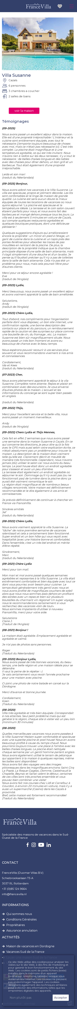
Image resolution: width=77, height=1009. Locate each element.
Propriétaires (15, 925)
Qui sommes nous (19, 914)
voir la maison (24, 110)
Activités (11, 937)
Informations (15, 905)
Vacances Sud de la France (25, 951)
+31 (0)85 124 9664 (14, 888)
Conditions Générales (21, 919)
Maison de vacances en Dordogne (30, 946)
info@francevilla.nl (14, 894)
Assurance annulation (21, 930)
